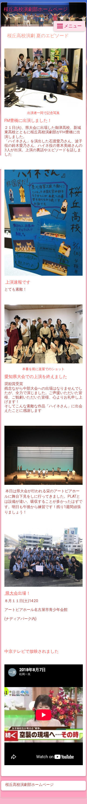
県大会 (11, 593)
